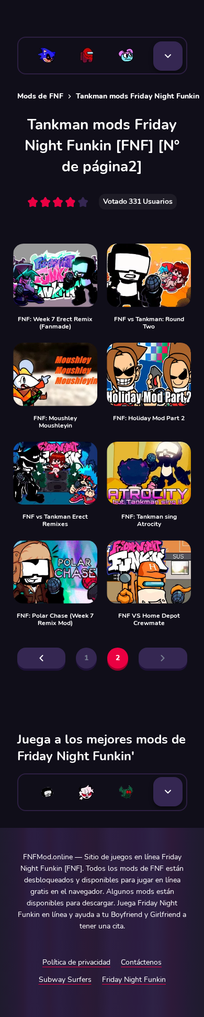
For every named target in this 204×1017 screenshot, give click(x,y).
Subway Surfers (65, 980)
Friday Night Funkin (134, 980)
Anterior (41, 658)
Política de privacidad (76, 962)
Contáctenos (141, 962)
